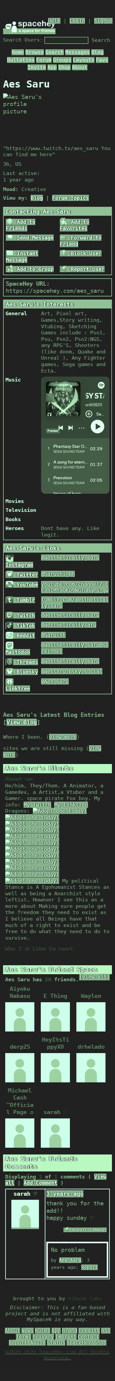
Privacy (43, 1337)
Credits (89, 1331)
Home (18, 52)
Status (56, 1343)
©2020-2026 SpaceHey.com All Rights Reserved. (58, 1355)
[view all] (94, 977)
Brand (69, 1331)
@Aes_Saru (55, 681)
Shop (64, 67)
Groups (62, 60)
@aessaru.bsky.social (71, 671)
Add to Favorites (74, 225)
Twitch (24, 615)
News (27, 1331)
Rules (42, 1331)
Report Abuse (27, 1343)
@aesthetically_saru (70, 557)
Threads (25, 662)
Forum (44, 60)
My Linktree (71, 805)
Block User (85, 253)
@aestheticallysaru (68, 625)
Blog (97, 52)
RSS (105, 1331)
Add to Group (34, 269)
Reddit (24, 635)
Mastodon (18, 652)
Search (101, 40)
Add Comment (40, 1183)
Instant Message (22, 256)
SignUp (103, 21)
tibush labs (85, 1298)
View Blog (21, 722)
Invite (37, 67)
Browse (34, 52)
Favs (102, 60)
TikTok (24, 626)
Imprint (66, 1337)
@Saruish (53, 635)
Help (54, 21)
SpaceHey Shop (86, 1343)
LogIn (77, 21)
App (52, 67)
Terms (23, 1337)
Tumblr (24, 600)
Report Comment (88, 1230)
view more (63, 737)
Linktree (18, 688)
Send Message (34, 238)
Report (89, 1267)
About (79, 67)
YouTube (25, 585)
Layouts (83, 60)
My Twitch (37, 805)
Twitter (25, 575)
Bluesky (25, 672)
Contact (88, 1337)
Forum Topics (70, 198)
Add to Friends (20, 225)
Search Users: (23, 40)
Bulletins (21, 60)
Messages (77, 52)
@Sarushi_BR (58, 574)
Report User (86, 269)
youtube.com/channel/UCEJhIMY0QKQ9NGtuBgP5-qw (75, 587)
